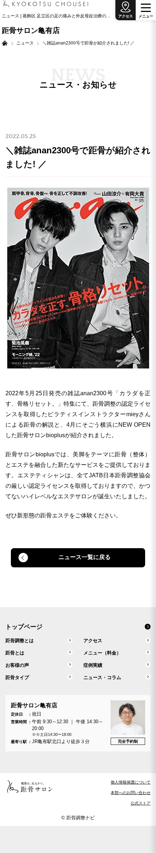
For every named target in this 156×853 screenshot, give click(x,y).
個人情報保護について (131, 782)
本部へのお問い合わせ (131, 792)
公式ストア (141, 803)
